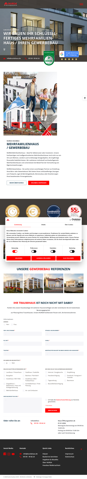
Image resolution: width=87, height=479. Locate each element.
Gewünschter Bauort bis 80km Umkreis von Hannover (62, 350)
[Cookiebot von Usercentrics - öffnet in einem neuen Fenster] (73, 219)
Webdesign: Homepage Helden (44, 477)
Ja (6, 363)
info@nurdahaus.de (14, 58)
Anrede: (5, 322)
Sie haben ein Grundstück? (12, 360)
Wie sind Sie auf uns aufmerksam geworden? (58, 369)
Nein (13, 363)
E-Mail (47, 340)
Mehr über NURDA (17, 183)
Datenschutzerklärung (63, 400)
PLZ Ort (6, 340)
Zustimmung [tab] (18, 224)
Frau (15, 324)
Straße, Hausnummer (52, 330)
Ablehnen (18, 258)
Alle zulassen (68, 258)
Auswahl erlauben (43, 258)
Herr (7, 324)
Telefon (6, 350)
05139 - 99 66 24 (34, 58)
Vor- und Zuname (9, 330)
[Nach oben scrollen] (81, 449)
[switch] (34, 251)
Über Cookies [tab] (69, 224)
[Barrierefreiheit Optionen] (85, 98)
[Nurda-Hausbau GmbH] (11, 4)
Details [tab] (43, 224)
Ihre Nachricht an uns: (11, 396)
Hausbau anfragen (38, 183)
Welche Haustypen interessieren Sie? (14, 369)
